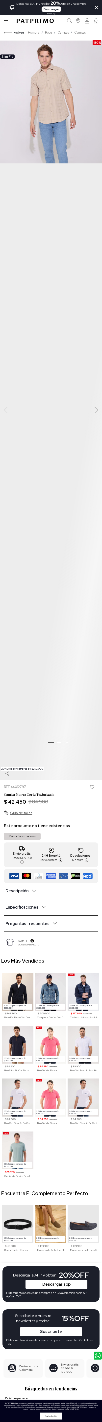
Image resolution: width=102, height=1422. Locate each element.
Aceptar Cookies (51, 1416)
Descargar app (56, 1284)
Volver (19, 32)
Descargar (51, 9)
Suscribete (51, 1331)
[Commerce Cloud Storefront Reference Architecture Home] (35, 21)
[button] (78, 20)
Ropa (48, 32)
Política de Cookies (80, 1405)
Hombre (34, 32)
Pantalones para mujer (16, 1398)
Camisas (63, 32)
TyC (8, 1343)
